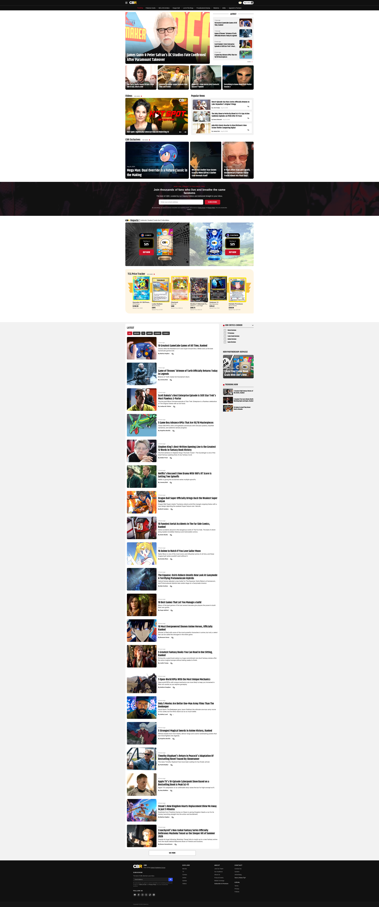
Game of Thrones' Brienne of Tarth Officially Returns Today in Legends (226, 34)
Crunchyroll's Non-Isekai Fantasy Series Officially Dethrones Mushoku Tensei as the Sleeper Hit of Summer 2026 (186, 833)
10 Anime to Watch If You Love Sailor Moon (179, 551)
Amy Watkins (164, 790)
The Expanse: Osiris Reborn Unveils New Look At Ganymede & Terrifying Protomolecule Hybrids (187, 577)
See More (137, 96)
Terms (236, 886)
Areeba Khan (164, 559)
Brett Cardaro (164, 509)
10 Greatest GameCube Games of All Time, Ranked (226, 24)
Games (184, 880)
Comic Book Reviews (233, 336)
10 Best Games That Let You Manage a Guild (179, 602)
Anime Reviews (232, 339)
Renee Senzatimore (166, 844)
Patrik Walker (164, 764)
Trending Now (231, 384)
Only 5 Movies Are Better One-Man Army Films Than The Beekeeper (186, 705)
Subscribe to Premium (221, 883)
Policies (237, 891)
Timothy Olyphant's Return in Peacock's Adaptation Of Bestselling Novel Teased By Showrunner (185, 757)
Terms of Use (201, 207)
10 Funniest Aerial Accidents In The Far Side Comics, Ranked (184, 525)
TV (183, 871)
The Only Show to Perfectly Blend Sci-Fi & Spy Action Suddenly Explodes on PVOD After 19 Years (230, 115)
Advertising (238, 874)
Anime (184, 877)
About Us (217, 874)
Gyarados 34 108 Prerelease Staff (145, 302)
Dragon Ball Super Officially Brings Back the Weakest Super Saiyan (187, 500)
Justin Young (164, 663)
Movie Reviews (232, 330)
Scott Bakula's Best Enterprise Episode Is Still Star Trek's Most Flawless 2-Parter (225, 46)
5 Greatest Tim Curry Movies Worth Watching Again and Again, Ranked (243, 400)
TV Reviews (231, 333)
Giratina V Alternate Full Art (200, 304)
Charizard (174, 302)
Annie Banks (164, 534)
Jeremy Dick (216, 131)
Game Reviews (232, 342)
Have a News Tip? (240, 877)
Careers (237, 871)
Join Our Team (218, 868)
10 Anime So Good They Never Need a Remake (242, 408)
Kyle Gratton (164, 586)
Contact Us (238, 868)
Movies (184, 868)
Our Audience (218, 871)
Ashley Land (164, 714)
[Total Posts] (248, 106)
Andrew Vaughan (165, 687)
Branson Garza (164, 637)
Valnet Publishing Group (158, 867)
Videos (184, 883)
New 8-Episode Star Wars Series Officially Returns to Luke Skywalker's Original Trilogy (230, 103)
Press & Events (218, 877)
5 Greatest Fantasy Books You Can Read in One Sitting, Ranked (185, 654)
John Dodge (216, 107)
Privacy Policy (211, 207)
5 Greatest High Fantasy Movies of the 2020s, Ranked (243, 392)
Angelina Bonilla (165, 430)
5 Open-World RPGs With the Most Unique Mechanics (184, 679)
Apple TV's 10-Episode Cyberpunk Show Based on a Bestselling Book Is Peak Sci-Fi (183, 783)
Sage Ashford (164, 610)
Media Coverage (219, 880)
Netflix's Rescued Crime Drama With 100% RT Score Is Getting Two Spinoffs (185, 475)
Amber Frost (164, 457)
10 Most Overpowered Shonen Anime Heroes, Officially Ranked (185, 628)
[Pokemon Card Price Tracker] (240, 2)
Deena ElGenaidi (217, 119)
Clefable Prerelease (236, 304)
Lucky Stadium (157, 304)
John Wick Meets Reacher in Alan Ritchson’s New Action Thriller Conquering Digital (229, 126)
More (249, 61)
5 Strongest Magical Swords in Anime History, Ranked (185, 730)
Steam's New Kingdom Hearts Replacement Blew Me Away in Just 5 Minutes (187, 808)
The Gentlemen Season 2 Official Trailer (143, 132)
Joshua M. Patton (165, 406)
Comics (184, 874)
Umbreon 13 (214, 302)
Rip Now (146, 252)
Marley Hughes (164, 353)
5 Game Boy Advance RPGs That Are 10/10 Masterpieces (226, 56)
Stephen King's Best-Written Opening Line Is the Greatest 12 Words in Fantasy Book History (187, 448)
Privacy (237, 889)
